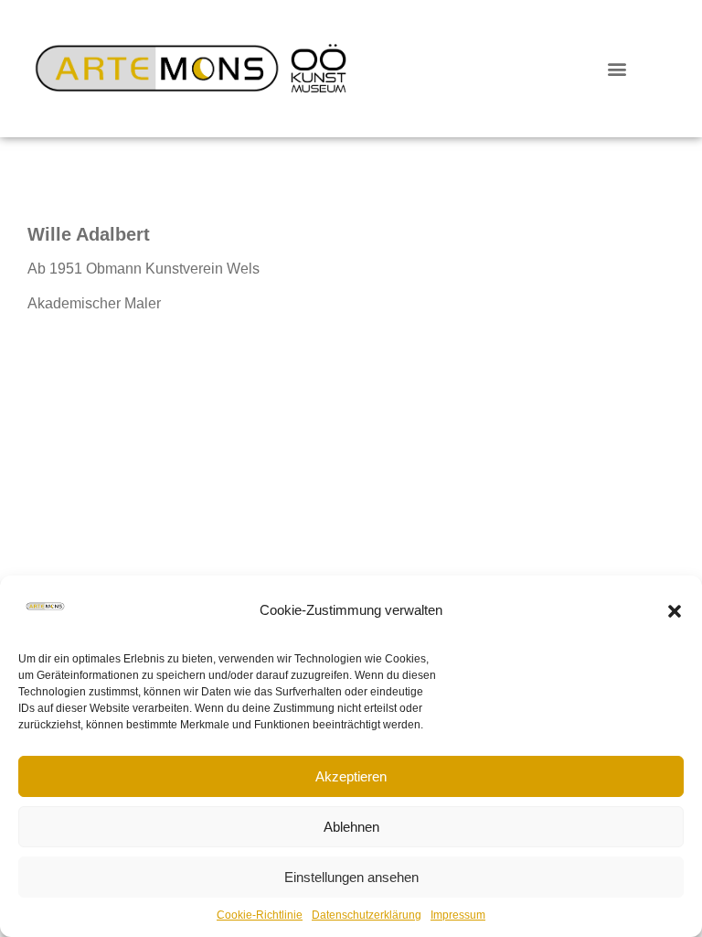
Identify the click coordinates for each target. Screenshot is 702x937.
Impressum (458, 915)
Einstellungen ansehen (351, 877)
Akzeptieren (351, 776)
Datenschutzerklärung (366, 915)
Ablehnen (351, 827)
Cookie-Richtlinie (260, 915)
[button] (674, 611)
